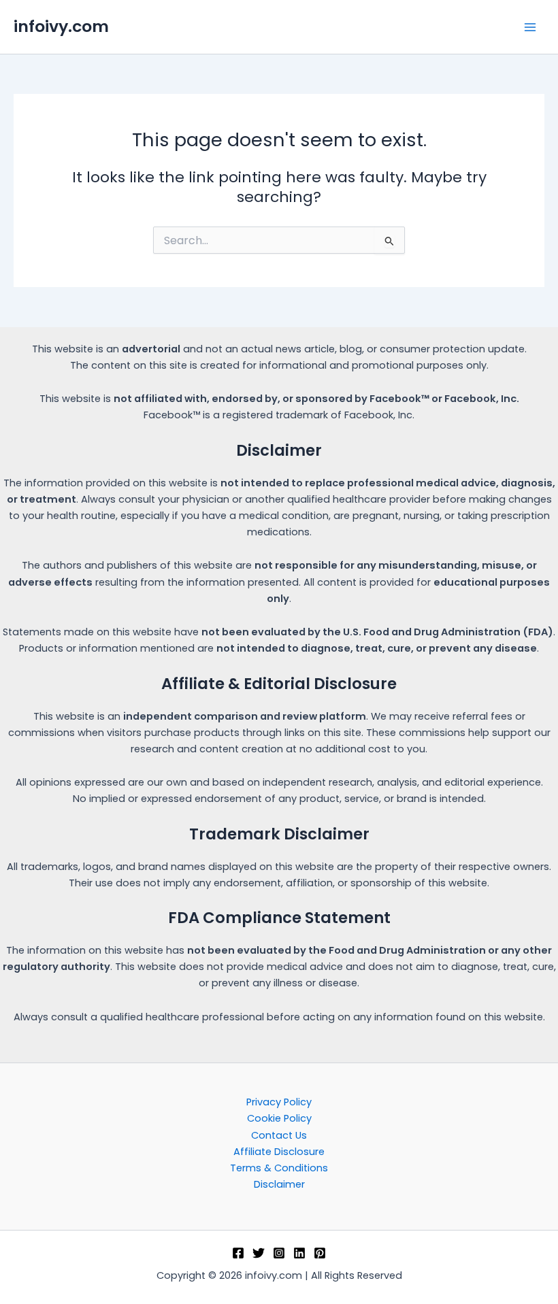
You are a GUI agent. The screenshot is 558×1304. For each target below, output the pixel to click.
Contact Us (279, 1135)
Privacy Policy (279, 1102)
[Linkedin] (299, 1253)
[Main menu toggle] (530, 27)
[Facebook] (238, 1253)
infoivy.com (61, 26)
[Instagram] (279, 1253)
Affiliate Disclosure (279, 1151)
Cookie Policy (279, 1118)
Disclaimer (279, 1184)
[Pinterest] (320, 1253)
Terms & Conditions (279, 1168)
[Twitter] (258, 1253)
